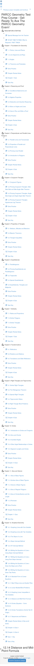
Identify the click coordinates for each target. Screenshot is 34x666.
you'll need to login (24, 658)
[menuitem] (1, 4)
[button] (1, 2)
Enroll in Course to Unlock (17, 660)
